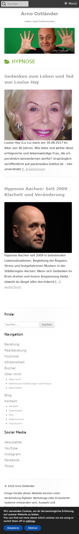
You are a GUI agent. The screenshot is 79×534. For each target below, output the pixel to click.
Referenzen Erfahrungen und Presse (30, 383)
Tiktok (9, 466)
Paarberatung (15, 350)
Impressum (15, 423)
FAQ (11, 414)
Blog (8, 395)
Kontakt (10, 401)
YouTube (11, 448)
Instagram (12, 454)
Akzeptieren (13, 527)
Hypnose (11, 356)
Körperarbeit (14, 362)
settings (30, 521)
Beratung (11, 344)
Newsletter (15, 387)
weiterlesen (36, 169)
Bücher (10, 368)
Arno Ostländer (39, 13)
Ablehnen (32, 527)
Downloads (15, 410)
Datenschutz (16, 419)
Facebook (12, 460)
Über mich (12, 374)
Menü (73, 3)
